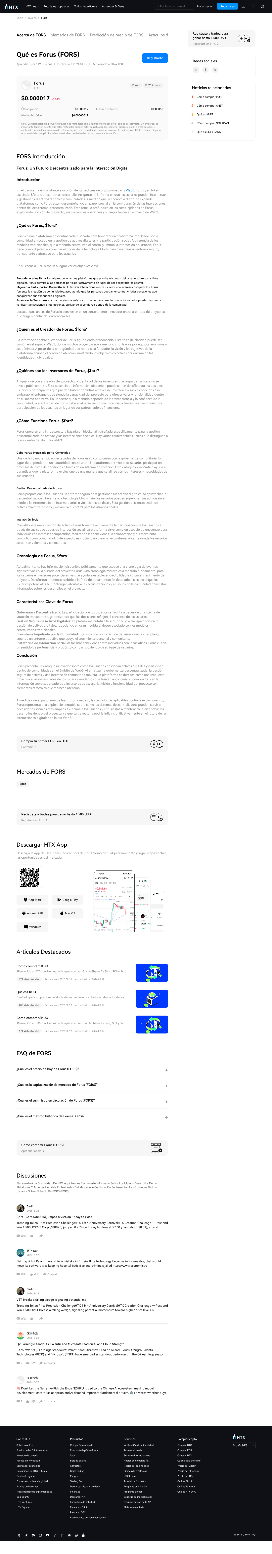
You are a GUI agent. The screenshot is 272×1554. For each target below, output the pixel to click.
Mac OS (70, 913)
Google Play (70, 899)
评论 (23, 1235)
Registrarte (155, 58)
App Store (35, 899)
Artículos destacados (167, 35)
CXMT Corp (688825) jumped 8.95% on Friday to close (54, 1217)
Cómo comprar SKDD (32, 966)
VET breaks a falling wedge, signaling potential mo (51, 1299)
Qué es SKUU (26, 992)
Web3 (130, 190)
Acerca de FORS (31, 35)
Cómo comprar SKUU (32, 1018)
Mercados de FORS (68, 35)
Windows (35, 926)
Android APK (35, 913)
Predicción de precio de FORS (117, 35)
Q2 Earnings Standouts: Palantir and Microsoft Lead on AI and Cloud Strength (70, 1344)
